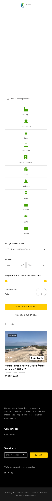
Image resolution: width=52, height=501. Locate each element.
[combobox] (26, 99)
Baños (7, 294)
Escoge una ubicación (14, 243)
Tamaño (8, 259)
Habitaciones (10, 289)
